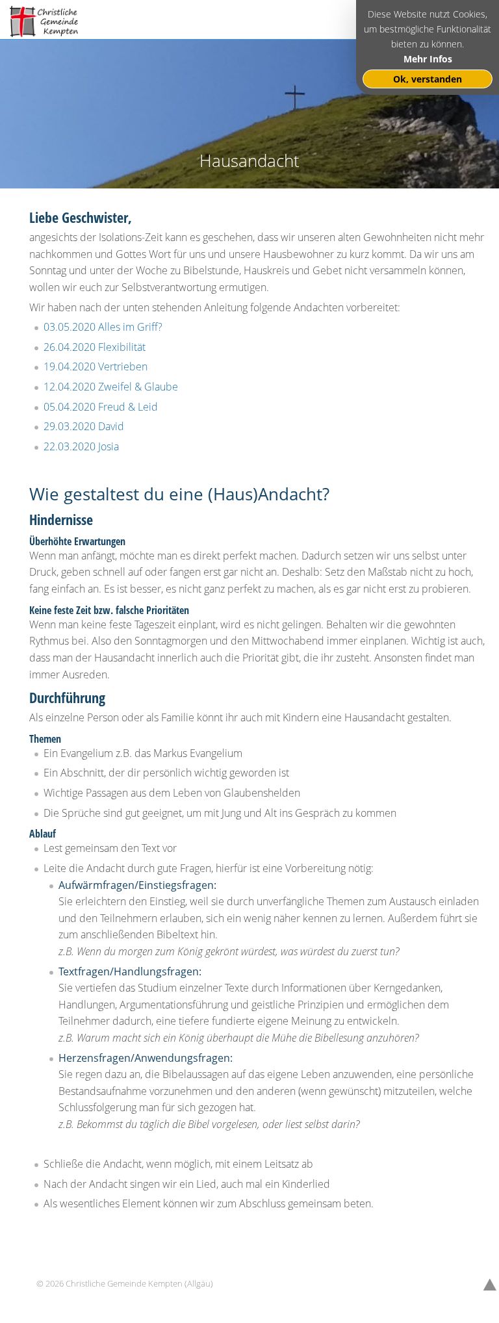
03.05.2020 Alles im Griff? (103, 327)
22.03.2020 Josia (81, 446)
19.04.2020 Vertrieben (95, 366)
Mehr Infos (427, 59)
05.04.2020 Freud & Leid (101, 407)
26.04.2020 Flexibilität (95, 347)
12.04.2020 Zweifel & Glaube (111, 386)
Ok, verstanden (427, 79)
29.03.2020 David (84, 426)
